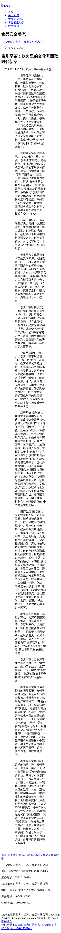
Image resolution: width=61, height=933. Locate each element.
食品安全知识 (16, 18)
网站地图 (6, 921)
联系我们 (13, 26)
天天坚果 (15, 928)
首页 (11, 11)
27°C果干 (26, 928)
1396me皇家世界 (11, 41)
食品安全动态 (16, 22)
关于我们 (13, 15)
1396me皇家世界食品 (27, 924)
